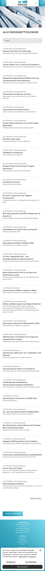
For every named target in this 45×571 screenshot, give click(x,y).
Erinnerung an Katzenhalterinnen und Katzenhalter (22, 455)
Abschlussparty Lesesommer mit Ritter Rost (20, 398)
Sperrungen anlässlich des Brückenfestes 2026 (21, 323)
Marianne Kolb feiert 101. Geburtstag (17, 51)
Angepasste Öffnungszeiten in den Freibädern (20, 441)
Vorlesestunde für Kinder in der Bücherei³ (19, 369)
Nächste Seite (36, 499)
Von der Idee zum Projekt (12, 468)
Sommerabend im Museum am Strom (17, 94)
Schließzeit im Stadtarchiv (13, 153)
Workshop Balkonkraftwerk (13, 484)
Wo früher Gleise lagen (11, 139)
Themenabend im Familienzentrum (16, 110)
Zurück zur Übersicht (12, 514)
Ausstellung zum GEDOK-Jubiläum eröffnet (19, 291)
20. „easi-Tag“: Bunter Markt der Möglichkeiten (21, 412)
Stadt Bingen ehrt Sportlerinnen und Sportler (20, 230)
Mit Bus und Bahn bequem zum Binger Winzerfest (22, 304)
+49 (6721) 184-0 (24, 530)
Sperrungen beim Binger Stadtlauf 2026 (18, 243)
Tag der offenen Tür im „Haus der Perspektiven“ (21, 65)
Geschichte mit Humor (11, 182)
